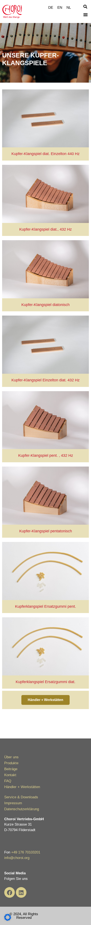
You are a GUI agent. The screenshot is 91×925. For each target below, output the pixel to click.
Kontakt (10, 775)
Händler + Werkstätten (22, 787)
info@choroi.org (16, 858)
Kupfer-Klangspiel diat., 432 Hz (45, 229)
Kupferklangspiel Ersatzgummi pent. (45, 606)
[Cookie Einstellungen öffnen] (7, 920)
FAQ (7, 781)
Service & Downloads (21, 797)
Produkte (11, 763)
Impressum (13, 803)
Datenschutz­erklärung (21, 809)
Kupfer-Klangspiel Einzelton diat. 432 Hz (45, 380)
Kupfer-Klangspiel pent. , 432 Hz (45, 455)
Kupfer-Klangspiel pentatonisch (45, 531)
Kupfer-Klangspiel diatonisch (45, 305)
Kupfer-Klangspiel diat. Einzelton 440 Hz (45, 154)
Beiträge (10, 769)
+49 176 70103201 (25, 852)
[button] (85, 6)
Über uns (11, 757)
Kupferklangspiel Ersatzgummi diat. (45, 682)
